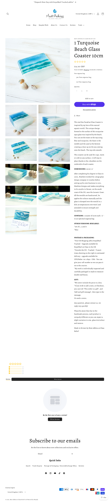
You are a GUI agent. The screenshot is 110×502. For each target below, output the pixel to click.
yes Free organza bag (83, 77)
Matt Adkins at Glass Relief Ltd (18, 499)
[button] (7, 13)
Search (28, 466)
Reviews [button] (8, 379)
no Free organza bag (83, 82)
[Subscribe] (72, 453)
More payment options (89, 109)
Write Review (57, 379)
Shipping (86, 70)
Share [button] (78, 116)
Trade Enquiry (37, 466)
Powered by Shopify (32, 499)
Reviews (81, 466)
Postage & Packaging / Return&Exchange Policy (60, 466)
